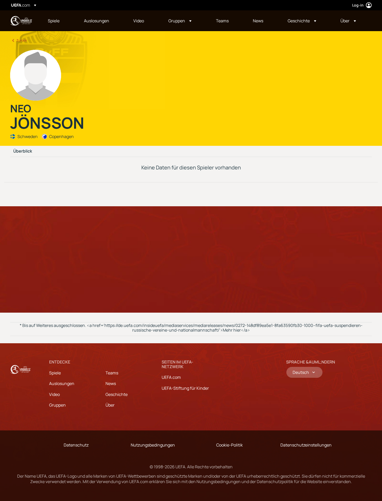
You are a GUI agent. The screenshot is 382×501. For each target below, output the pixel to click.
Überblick (22, 151)
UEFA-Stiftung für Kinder (185, 388)
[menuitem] (59, 21)
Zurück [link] (21, 40)
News (111, 383)
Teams (112, 373)
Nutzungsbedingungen (153, 445)
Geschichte (117, 394)
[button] (180, 21)
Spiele (55, 373)
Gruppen (57, 405)
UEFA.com (171, 377)
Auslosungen (61, 383)
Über (110, 405)
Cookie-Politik (229, 445)
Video (54, 394)
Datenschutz (76, 445)
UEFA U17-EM (21, 21)
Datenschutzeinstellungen (306, 445)
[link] (53, 21)
